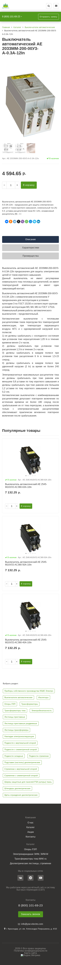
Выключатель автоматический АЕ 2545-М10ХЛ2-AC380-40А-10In (26, 641)
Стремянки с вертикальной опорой (20, 769)
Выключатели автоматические (18, 697)
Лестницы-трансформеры (16, 730)
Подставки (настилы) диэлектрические (22, 762)
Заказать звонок (30, 914)
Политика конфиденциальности (30, 951)
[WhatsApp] (26, 221)
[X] (18, 221)
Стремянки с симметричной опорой (21, 775)
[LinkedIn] (38, 221)
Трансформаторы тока (15, 710)
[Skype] (34, 221)
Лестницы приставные (14, 717)
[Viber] (22, 221)
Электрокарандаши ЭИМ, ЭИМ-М (30, 854)
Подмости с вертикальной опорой (20, 743)
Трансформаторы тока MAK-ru (30, 859)
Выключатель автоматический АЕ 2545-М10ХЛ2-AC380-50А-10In (26, 563)
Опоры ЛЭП (9, 704)
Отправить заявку (48, 17)
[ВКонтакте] (6, 221)
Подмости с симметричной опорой (20, 749)
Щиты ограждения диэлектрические (21, 795)
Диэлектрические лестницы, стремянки (30, 863)
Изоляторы (43, 697)
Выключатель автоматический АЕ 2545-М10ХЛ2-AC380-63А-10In (26, 485)
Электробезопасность (41, 710)
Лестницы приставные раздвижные (20, 723)
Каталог (30, 827)
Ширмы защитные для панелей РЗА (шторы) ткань (28, 782)
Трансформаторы (29, 704)
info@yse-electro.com (32, 924)
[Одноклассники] (10, 221)
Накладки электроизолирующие (19, 736)
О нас (30, 823)
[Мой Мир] (30, 221)
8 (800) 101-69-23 (11, 16)
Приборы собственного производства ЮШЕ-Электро (28, 691)
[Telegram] (14, 221)
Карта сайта (30, 953)
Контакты (30, 837)
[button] (26, 476)
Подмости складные (13, 756)
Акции (30, 832)
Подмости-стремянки (39, 756)
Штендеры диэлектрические (17, 788)
